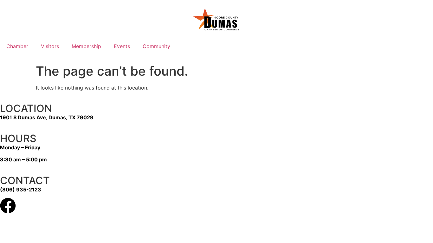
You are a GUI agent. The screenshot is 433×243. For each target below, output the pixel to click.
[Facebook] (8, 206)
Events (122, 46)
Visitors (50, 46)
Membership (86, 46)
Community (156, 46)
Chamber (17, 46)
